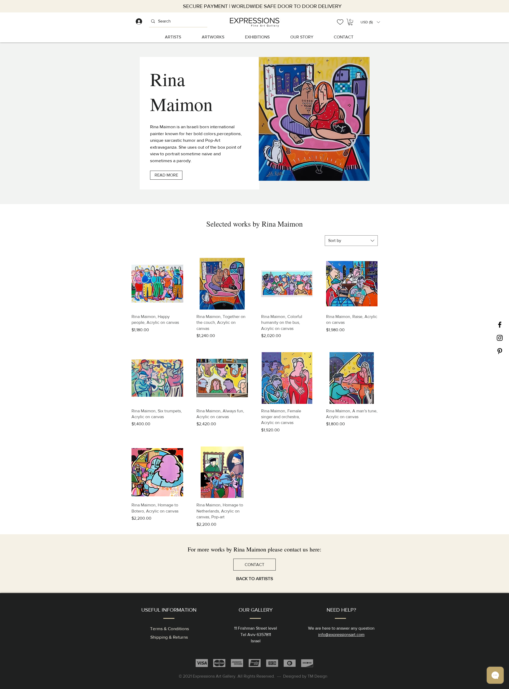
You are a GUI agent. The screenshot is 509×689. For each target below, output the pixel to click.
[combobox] (351, 240)
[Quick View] (157, 284)
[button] (370, 22)
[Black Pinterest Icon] (500, 351)
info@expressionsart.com (341, 634)
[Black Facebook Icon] (500, 325)
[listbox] (370, 22)
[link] (350, 22)
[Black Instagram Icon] (500, 338)
